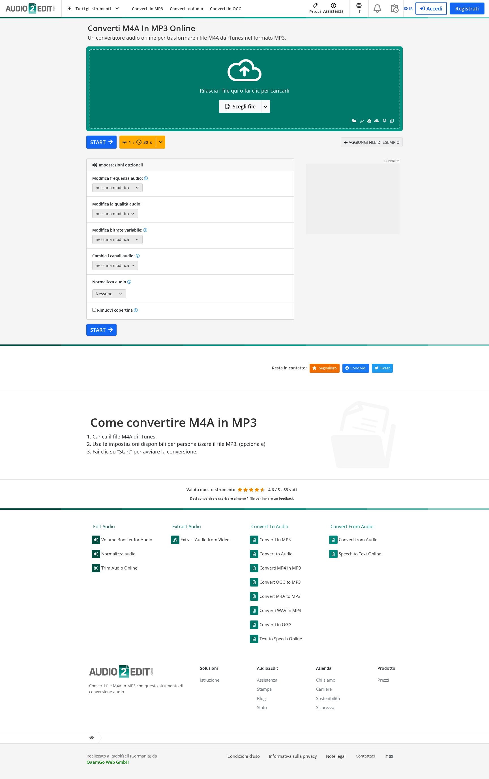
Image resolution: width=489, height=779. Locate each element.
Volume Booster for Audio (126, 539)
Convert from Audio (358, 539)
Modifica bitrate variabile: (117, 230)
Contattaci (365, 756)
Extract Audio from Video (205, 539)
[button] (93, 8)
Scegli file (244, 106)
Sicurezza (325, 707)
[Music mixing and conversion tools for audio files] (33, 8)
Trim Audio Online (119, 568)
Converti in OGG (225, 8)
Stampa (264, 689)
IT (387, 756)
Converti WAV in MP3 (280, 610)
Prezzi (315, 11)
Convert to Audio (186, 8)
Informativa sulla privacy (293, 756)
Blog (261, 698)
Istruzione (209, 680)
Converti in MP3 (147, 8)
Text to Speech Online (280, 638)
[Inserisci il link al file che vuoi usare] (361, 121)
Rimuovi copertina (115, 310)
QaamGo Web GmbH (108, 762)
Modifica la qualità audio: (116, 204)
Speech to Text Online (360, 554)
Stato (262, 707)
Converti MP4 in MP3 (280, 568)
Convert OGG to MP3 (280, 582)
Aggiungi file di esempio (374, 142)
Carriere (324, 689)
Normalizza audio (109, 281)
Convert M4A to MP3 (280, 596)
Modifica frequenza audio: (118, 178)
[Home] (91, 738)
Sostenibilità (328, 698)
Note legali (336, 756)
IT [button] (359, 11)
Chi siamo (325, 680)
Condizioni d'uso (244, 756)
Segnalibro (327, 368)
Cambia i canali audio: (114, 255)
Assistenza (333, 11)
